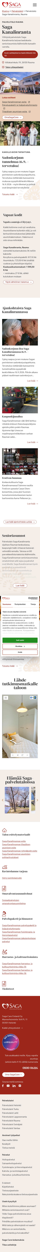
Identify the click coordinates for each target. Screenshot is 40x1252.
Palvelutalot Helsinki (11, 1105)
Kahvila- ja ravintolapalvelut (15, 1171)
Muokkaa (18, 646)
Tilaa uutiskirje (9, 1245)
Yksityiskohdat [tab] (19, 604)
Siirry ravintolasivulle (12, 878)
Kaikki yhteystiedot (11, 1028)
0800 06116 (30, 1068)
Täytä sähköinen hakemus (17, 282)
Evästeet (6, 1183)
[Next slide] (37, 83)
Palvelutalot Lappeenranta (14, 1117)
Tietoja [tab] (33, 604)
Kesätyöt (6, 1144)
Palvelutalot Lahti (10, 1113)
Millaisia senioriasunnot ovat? (16, 1210)
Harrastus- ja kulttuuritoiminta (16, 1175)
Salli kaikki (20, 640)
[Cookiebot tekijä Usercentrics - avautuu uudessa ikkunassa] (28, 598)
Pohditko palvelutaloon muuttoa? (17, 1221)
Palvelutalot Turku (10, 1109)
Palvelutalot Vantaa (11, 1128)
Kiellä (20, 652)
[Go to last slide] (3, 83)
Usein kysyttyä (9, 1201)
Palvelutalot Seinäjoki (12, 1124)
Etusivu (5, 11)
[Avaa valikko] (35, 5)
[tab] (13, 91)
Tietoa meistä (8, 1147)
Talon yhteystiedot (14, 67)
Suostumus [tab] (7, 604)
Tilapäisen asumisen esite (15, 111)
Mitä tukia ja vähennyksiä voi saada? (18, 1225)
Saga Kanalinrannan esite (14, 102)
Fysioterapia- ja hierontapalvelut (17, 1167)
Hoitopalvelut (8, 1159)
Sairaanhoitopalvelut (12, 1163)
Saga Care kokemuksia (13, 1240)
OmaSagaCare (11, 117)
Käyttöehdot (8, 1186)
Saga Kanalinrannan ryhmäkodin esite (19, 851)
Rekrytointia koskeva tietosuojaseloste (20, 1194)
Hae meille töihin (10, 1140)
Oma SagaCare (12, 1074)
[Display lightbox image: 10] (17, 800)
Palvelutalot (17, 11)
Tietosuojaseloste (10, 1190)
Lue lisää (31, 380)
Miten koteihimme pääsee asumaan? (19, 1206)
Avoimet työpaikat (11, 1135)
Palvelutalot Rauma (11, 1120)
